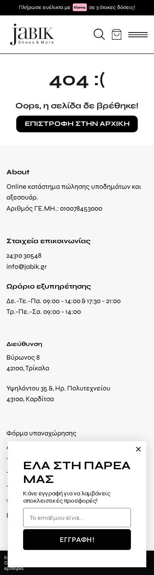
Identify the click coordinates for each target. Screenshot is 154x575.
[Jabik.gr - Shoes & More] (32, 34)
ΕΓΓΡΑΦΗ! (77, 539)
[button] (99, 34)
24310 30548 (23, 255)
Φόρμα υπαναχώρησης (41, 433)
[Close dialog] (138, 449)
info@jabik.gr (26, 266)
